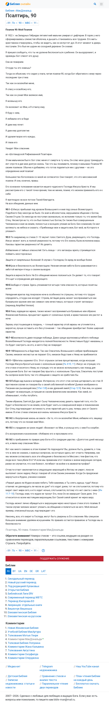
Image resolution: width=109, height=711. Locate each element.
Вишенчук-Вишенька (20, 608)
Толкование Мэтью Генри (23, 635)
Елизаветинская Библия (22, 612)
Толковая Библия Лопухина (24, 643)
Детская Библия (17, 676)
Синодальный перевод (21, 578)
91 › (36, 22)
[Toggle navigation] (101, 4)
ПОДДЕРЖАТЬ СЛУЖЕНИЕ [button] (54, 558)
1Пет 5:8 (41, 388)
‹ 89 (8, 22)
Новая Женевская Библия (23, 628)
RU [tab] (8, 571)
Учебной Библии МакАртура (24, 631)
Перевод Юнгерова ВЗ (21, 601)
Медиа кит (14, 666)
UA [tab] (19, 571)
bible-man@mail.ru (64, 699)
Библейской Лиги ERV (20, 593)
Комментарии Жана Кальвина (26, 646)
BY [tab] (14, 571)
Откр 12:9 (75, 388)
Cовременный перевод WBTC (25, 597)
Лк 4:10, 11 (69, 364)
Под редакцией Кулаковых (23, 586)
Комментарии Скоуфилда (23, 654)
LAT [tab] (43, 571)
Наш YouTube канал (87, 666)
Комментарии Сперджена (23, 658)
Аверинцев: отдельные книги (25, 605)
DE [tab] (31, 571)
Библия (10, 10)
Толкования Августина (21, 650)
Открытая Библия (18, 590)
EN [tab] (25, 571)
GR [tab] (37, 571)
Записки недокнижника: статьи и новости (20, 684)
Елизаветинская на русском (24, 616)
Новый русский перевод (22, 582)
